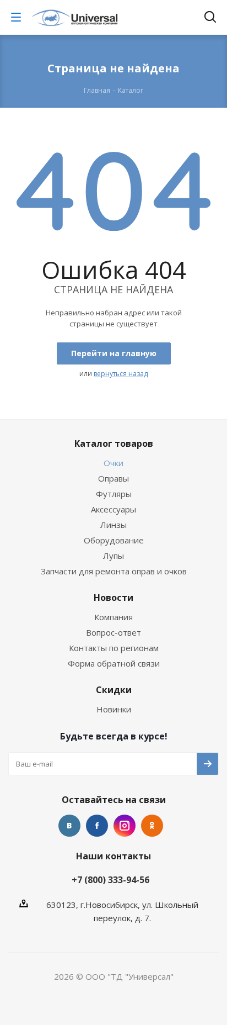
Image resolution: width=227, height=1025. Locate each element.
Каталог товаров (113, 443)
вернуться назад (121, 373)
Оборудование (114, 540)
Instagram (125, 826)
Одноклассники (152, 826)
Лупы (113, 555)
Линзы (113, 524)
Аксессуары (113, 509)
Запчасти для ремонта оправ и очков (114, 571)
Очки (113, 462)
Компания (113, 616)
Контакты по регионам (114, 647)
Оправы (113, 478)
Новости (113, 597)
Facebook (97, 826)
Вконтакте (69, 826)
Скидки (114, 690)
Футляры (114, 493)
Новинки (113, 709)
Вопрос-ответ (113, 632)
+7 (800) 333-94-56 (110, 880)
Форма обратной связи (114, 663)
